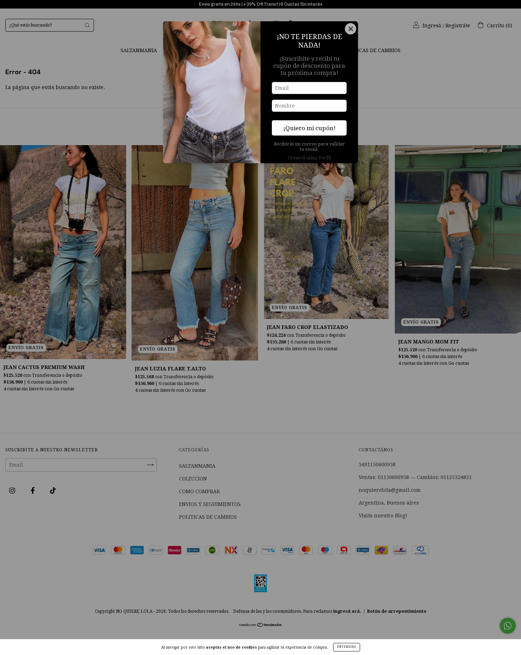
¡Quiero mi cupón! (309, 128)
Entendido (346, 647)
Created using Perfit (309, 157)
